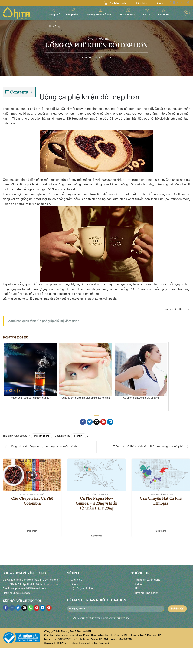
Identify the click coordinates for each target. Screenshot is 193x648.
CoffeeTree (182, 309)
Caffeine (180, 194)
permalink (78, 436)
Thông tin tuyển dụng (147, 579)
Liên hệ (160, 3)
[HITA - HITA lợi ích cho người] (22, 13)
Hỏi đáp (139, 588)
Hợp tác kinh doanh (147, 592)
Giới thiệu (142, 3)
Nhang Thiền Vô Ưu (99, 14)
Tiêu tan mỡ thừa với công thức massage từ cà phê (148, 446)
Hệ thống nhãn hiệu (82, 588)
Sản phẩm (72, 14)
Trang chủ (54, 14)
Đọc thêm (32, 530)
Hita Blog (54, 26)
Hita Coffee (126, 14)
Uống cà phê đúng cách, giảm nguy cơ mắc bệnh (43, 446)
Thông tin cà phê (96, 38)
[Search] (187, 13)
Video (138, 584)
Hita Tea (147, 14)
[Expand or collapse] (31, 92)
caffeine (114, 194)
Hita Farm (163, 14)
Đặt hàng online (118, 3)
